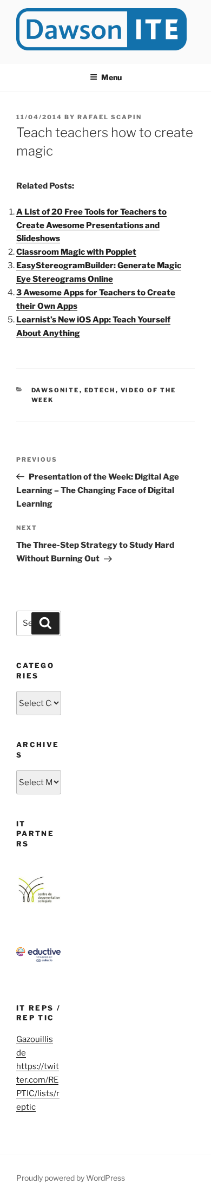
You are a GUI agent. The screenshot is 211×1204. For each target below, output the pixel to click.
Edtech (100, 390)
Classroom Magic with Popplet (76, 252)
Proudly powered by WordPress (70, 1177)
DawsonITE (55, 390)
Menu (111, 77)
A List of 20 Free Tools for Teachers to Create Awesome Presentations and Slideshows (91, 225)
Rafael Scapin (109, 117)
